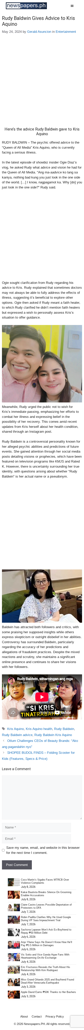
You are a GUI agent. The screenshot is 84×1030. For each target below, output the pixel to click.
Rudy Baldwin (64, 729)
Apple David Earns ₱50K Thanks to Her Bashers (48, 992)
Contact (37, 1016)
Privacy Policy (55, 1016)
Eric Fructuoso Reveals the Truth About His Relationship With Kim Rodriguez (45, 969)
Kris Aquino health (39, 729)
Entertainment (66, 32)
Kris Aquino (15, 729)
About (24, 1016)
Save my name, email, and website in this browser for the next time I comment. (43, 850)
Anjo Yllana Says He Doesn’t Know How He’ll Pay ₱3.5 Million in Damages (46, 944)
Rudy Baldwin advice (17, 735)
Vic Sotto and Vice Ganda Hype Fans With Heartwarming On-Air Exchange (45, 956)
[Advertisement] (42, 83)
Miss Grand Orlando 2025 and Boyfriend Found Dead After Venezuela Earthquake (47, 981)
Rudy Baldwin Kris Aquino (53, 735)
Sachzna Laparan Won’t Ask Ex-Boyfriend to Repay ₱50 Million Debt (46, 931)
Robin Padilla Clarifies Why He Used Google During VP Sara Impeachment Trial (46, 919)
